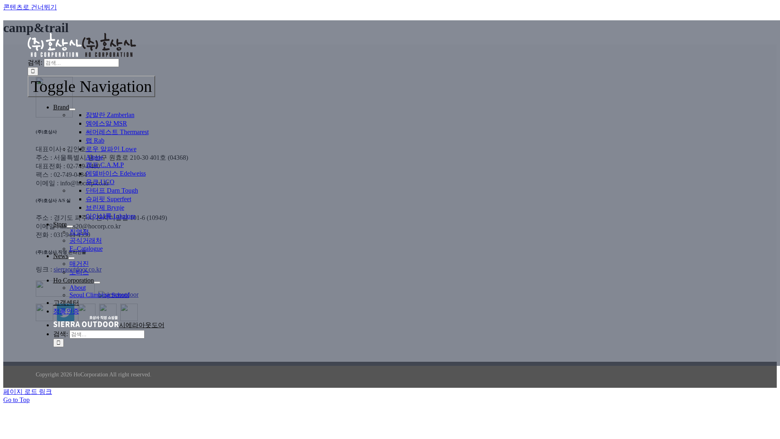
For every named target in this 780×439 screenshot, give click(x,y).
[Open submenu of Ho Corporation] (97, 282)
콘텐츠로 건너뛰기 (30, 7)
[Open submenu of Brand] (72, 109)
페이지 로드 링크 (27, 391)
